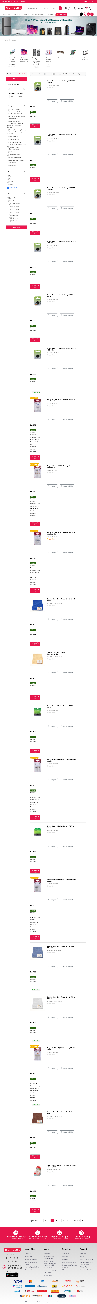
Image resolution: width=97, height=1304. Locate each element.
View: (33, 74)
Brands (82, 1256)
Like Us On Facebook (50, 1268)
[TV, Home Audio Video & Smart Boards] (24, 55)
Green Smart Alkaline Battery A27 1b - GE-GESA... (61, 827)
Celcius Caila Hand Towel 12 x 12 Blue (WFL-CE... (60, 947)
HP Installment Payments (69, 1265)
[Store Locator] (88, 14)
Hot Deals (65, 1259)
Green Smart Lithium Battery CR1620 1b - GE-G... (61, 81)
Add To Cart (36, 126)
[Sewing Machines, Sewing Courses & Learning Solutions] (48, 57)
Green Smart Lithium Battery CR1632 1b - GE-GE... (61, 188)
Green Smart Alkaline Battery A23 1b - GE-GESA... (61, 706)
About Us (28, 1253)
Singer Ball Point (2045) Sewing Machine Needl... (62, 760)
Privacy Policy (84, 1267)
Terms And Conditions (87, 1270)
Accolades (47, 1253)
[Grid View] (44, 74)
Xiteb (48, 1303)
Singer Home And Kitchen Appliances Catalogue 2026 (50, 1263)
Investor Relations (31, 1270)
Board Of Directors (31, 1259)
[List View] (47, 74)
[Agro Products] (73, 53)
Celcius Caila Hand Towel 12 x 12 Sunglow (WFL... (58, 653)
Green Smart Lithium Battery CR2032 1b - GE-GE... (61, 349)
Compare (53, 101)
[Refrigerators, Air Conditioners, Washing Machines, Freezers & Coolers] (36, 58)
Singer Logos (48, 1275)
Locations (65, 1256)
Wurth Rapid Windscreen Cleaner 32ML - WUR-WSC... (61, 1166)
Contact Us (65, 1253)
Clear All (22, 73)
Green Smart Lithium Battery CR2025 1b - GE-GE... (61, 242)
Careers (22, 1)
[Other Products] (85, 54)
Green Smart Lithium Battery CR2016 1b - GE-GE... (61, 135)
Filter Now (16, 79)
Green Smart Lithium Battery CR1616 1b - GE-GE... (62, 295)
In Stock (58, 74)
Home (7, 40)
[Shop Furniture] (84, 14)
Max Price (20, 93)
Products (13, 40)
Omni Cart (51, 14)
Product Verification (86, 1259)
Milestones (28, 1256)
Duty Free (26, 14)
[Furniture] (61, 53)
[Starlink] (81, 14)
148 (75, 1221)
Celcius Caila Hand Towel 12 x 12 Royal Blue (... (61, 599)
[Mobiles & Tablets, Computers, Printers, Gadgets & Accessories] (12, 57)
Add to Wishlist (68, 101)
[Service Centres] (92, 14)
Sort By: (65, 74)
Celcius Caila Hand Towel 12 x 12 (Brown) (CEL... (61, 1112)
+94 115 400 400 (12, 1)
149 (78, 1221)
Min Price (12, 93)
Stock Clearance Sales (69, 1262)
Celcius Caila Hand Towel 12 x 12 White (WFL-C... (61, 998)
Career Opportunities (32, 1267)
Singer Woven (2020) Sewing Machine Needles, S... (61, 400)
